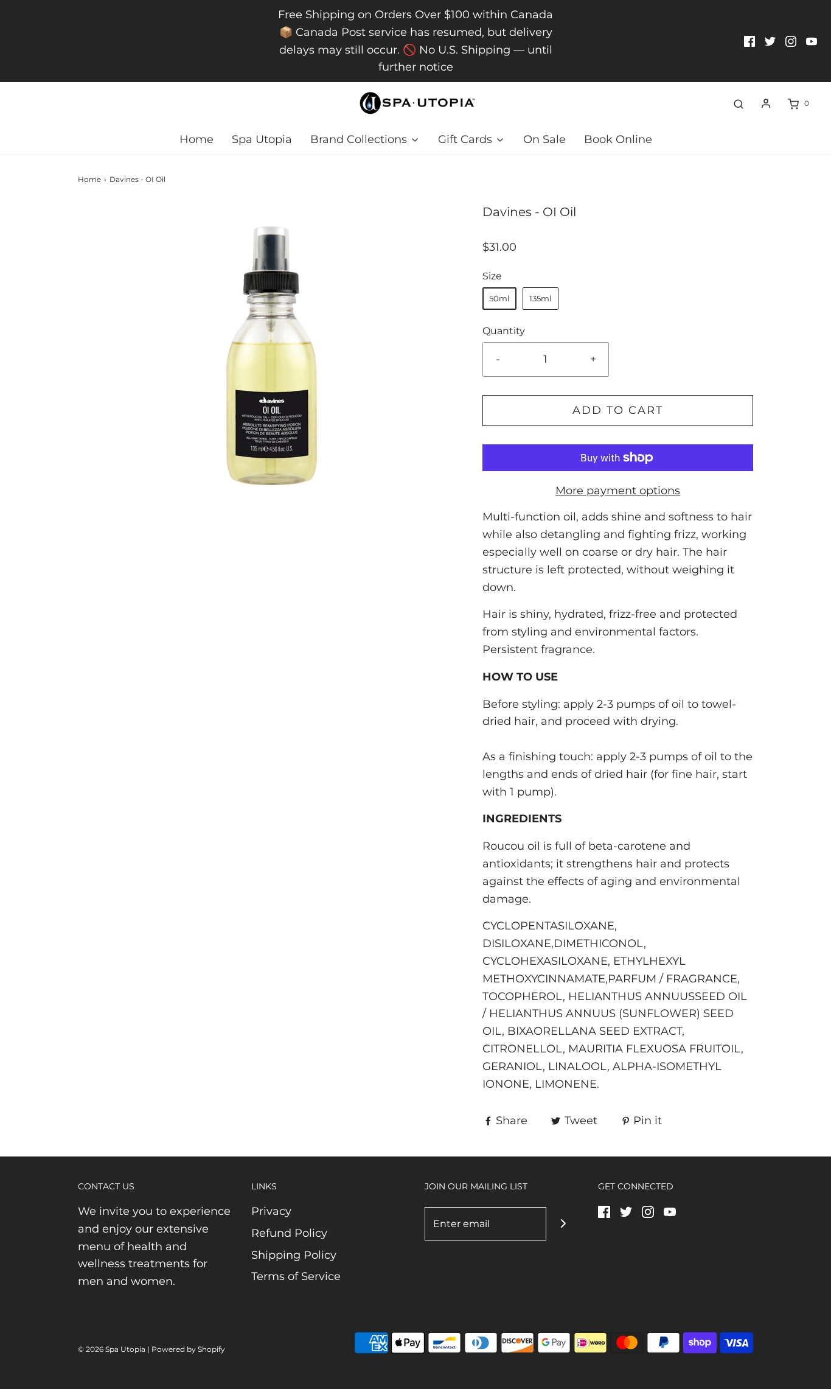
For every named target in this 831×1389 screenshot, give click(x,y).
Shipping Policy (293, 1255)
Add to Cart (617, 410)
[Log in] (766, 103)
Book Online (618, 139)
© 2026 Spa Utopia (111, 1349)
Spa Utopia (262, 139)
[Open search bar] (738, 103)
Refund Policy (289, 1233)
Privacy (271, 1211)
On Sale (544, 139)
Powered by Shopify (188, 1349)
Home (196, 139)
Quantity (503, 330)
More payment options (617, 490)
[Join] (563, 1223)
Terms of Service (296, 1276)
